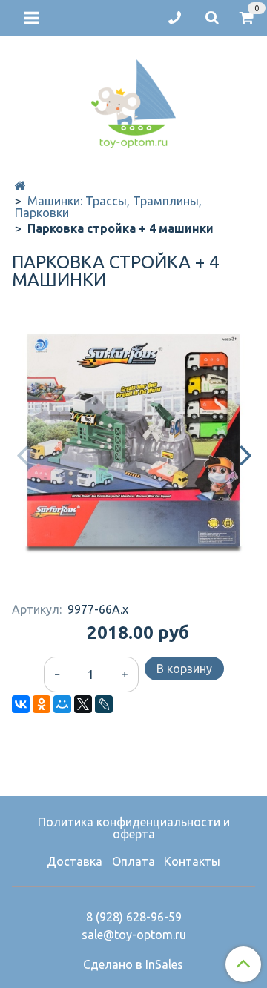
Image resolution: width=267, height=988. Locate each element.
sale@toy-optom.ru (134, 934)
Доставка (74, 861)
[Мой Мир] (62, 704)
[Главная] (20, 185)
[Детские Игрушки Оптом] (133, 100)
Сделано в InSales (133, 964)
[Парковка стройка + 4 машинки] (133, 440)
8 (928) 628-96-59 (134, 917)
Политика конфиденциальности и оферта (134, 828)
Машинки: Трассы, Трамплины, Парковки (108, 206)
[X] (83, 704)
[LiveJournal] (104, 704)
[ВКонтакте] (21, 704)
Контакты (192, 861)
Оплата (133, 861)
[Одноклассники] (41, 704)
